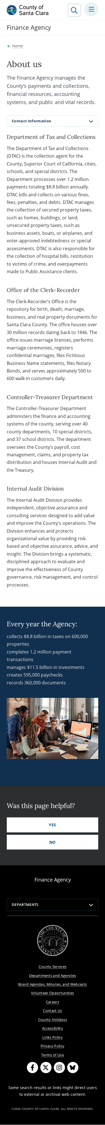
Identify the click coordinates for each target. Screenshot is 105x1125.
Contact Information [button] (31, 120)
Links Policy (52, 1037)
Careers (52, 1001)
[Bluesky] (72, 1067)
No (52, 842)
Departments (25, 904)
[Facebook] (32, 1067)
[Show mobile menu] (91, 9)
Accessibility (52, 1028)
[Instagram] (59, 1067)
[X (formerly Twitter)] (46, 1067)
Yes (52, 824)
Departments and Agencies (52, 975)
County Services (53, 966)
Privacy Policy (53, 1045)
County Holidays (52, 1019)
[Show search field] (74, 10)
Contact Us (52, 1010)
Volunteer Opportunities (52, 992)
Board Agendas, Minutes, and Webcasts (52, 984)
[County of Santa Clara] (28, 10)
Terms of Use (52, 1054)
